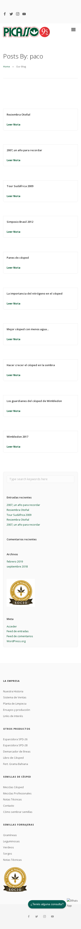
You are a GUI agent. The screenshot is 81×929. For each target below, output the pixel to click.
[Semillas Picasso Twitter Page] (11, 14)
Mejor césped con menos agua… (28, 329)
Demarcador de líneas (17, 751)
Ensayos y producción (16, 710)
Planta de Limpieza (14, 703)
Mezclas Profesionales (17, 793)
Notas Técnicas (12, 799)
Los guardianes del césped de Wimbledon (34, 401)
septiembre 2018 (17, 566)
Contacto (8, 805)
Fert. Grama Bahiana (15, 764)
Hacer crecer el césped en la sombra (31, 365)
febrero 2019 (15, 561)
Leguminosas (11, 841)
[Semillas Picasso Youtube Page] (24, 14)
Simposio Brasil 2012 (20, 222)
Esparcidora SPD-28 (15, 745)
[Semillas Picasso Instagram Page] (17, 14)
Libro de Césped (13, 758)
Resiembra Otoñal (18, 114)
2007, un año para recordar (24, 150)
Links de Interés (13, 716)
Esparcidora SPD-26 (15, 739)
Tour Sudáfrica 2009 (20, 186)
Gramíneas (10, 835)
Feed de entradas (18, 631)
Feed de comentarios (20, 636)
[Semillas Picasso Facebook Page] (4, 14)
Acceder (12, 626)
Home (6, 66)
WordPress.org (16, 641)
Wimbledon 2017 (17, 436)
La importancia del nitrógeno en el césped (35, 293)
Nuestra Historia (13, 691)
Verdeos (8, 847)
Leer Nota (13, 124)
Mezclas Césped (13, 787)
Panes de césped (18, 257)
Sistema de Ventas (14, 697)
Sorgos (7, 853)
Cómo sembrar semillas (17, 812)
